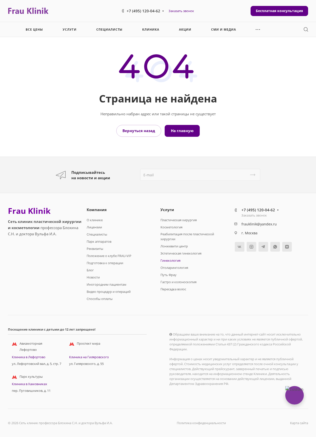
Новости (93, 277)
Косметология (171, 227)
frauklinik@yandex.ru (259, 224)
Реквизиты (95, 248)
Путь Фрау (168, 275)
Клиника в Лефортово (28, 357)
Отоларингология (174, 267)
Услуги (167, 209)
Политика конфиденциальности (201, 423)
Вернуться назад (138, 130)
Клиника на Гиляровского (89, 357)
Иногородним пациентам (106, 284)
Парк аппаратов (99, 241)
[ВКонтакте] (239, 247)
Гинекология (170, 260)
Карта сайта (299, 423)
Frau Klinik (29, 211)
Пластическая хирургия (178, 220)
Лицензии (94, 227)
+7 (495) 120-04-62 (143, 10)
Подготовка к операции (105, 263)
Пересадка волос (173, 289)
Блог (90, 270)
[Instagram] (251, 247)
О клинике (95, 220)
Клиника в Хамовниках (29, 384)
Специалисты (97, 234)
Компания (97, 209)
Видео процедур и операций (109, 291)
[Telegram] (263, 247)
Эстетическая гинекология (180, 253)
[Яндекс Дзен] (287, 247)
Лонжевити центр (174, 246)
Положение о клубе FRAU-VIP (109, 256)
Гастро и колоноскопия (178, 282)
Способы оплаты (100, 299)
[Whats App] (275, 247)
